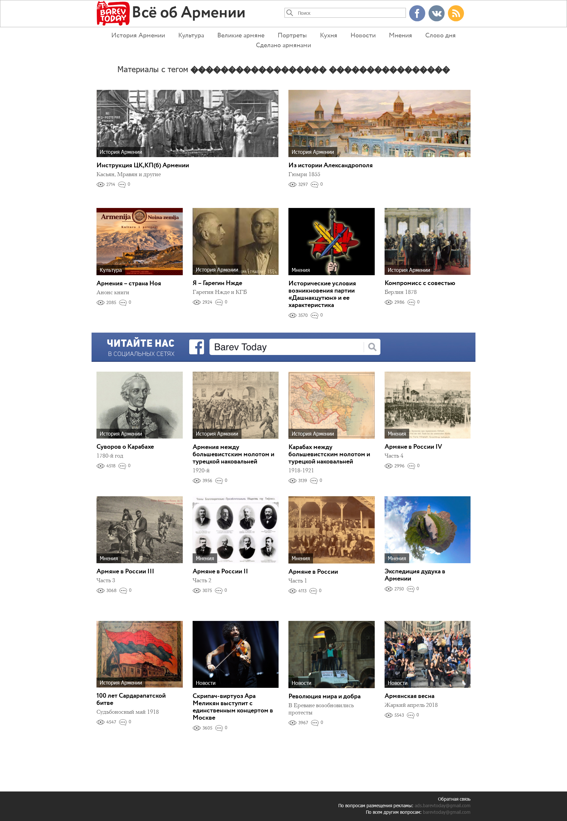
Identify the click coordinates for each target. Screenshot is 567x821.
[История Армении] (187, 123)
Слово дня (440, 35)
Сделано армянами (283, 45)
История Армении (138, 35)
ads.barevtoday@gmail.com (443, 805)
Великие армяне (240, 35)
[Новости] (236, 654)
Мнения (400, 35)
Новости (363, 35)
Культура (191, 35)
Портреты (292, 35)
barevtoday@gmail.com (447, 812)
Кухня (328, 35)
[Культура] (139, 241)
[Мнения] (331, 241)
